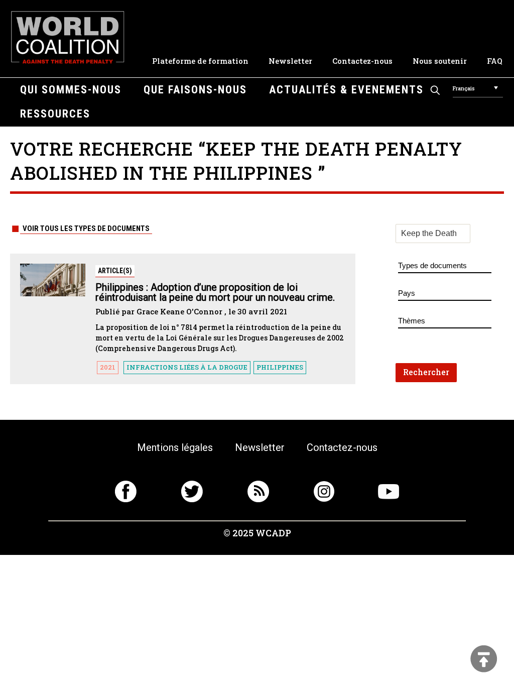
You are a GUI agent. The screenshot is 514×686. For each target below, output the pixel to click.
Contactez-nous (362, 61)
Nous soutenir (440, 61)
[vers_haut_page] (484, 659)
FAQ (494, 61)
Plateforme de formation (200, 61)
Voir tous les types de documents (86, 228)
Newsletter (290, 61)
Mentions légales (175, 447)
